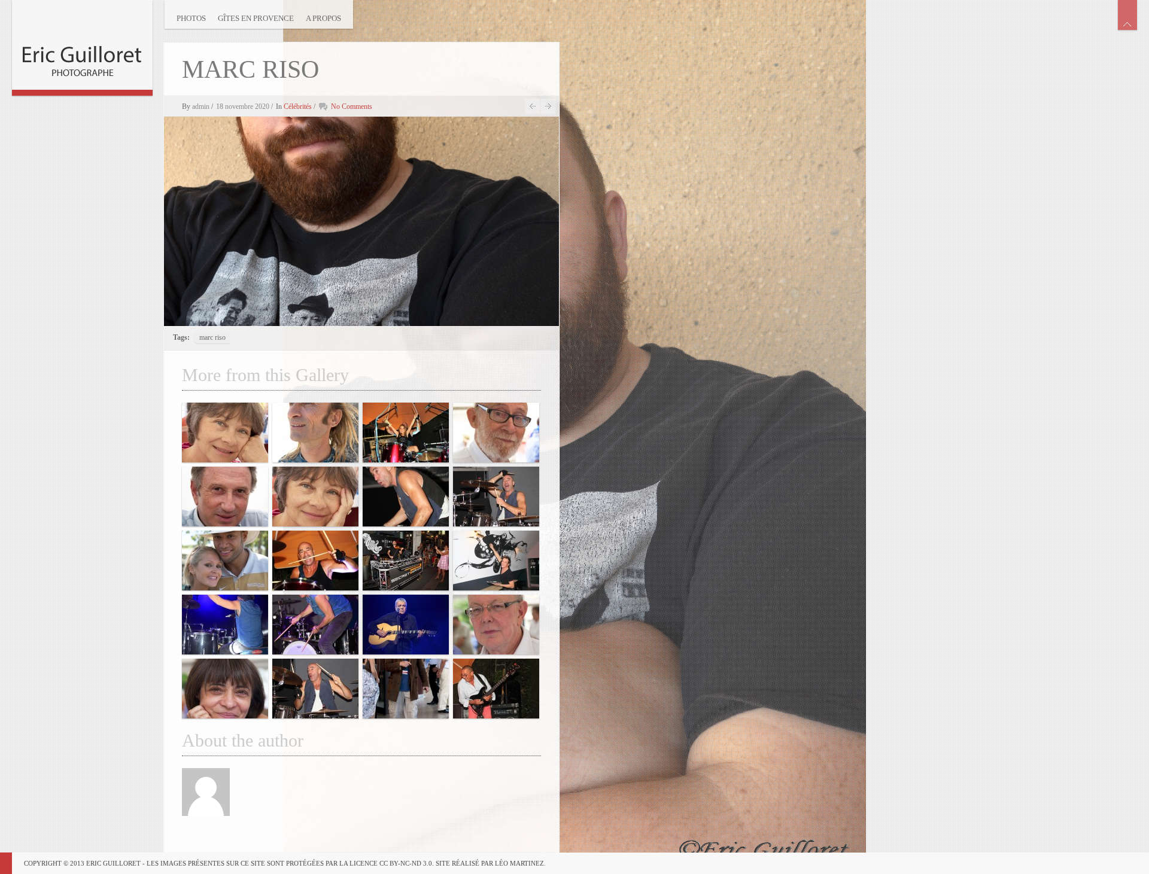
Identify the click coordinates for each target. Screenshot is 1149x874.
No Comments (351, 106)
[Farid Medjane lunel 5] (315, 624)
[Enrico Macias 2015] (406, 624)
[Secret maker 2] (406, 560)
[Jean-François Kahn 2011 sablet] (496, 624)
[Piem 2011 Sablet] (496, 432)
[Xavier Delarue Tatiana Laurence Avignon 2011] (225, 560)
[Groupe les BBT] (496, 688)
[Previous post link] (532, 106)
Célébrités (298, 106)
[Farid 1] (496, 496)
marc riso (212, 337)
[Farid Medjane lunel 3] (225, 624)
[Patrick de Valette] (315, 432)
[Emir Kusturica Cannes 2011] (406, 688)
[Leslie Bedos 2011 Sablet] (225, 688)
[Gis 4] (496, 560)
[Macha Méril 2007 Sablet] (225, 432)
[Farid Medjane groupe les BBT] (406, 432)
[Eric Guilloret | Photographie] (82, 45)
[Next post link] (548, 106)
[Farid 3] (315, 688)
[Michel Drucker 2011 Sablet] (225, 496)
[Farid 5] (406, 496)
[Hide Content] (1127, 15)
